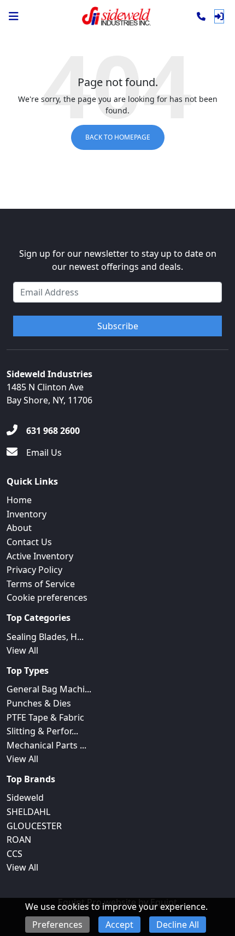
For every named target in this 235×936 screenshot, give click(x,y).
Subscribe (117, 326)
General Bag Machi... (49, 689)
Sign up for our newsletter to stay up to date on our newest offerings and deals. (117, 260)
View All (22, 650)
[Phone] (201, 16)
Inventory (26, 514)
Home (19, 500)
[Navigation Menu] (14, 16)
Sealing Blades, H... (45, 637)
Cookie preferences (47, 597)
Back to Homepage (117, 137)
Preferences (57, 925)
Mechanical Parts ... (46, 745)
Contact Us (29, 542)
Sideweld (25, 798)
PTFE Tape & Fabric (45, 717)
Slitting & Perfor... (42, 731)
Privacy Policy (34, 570)
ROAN (19, 840)
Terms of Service (41, 584)
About (19, 528)
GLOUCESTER (34, 826)
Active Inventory (40, 556)
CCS (14, 854)
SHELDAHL (28, 812)
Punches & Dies (39, 703)
